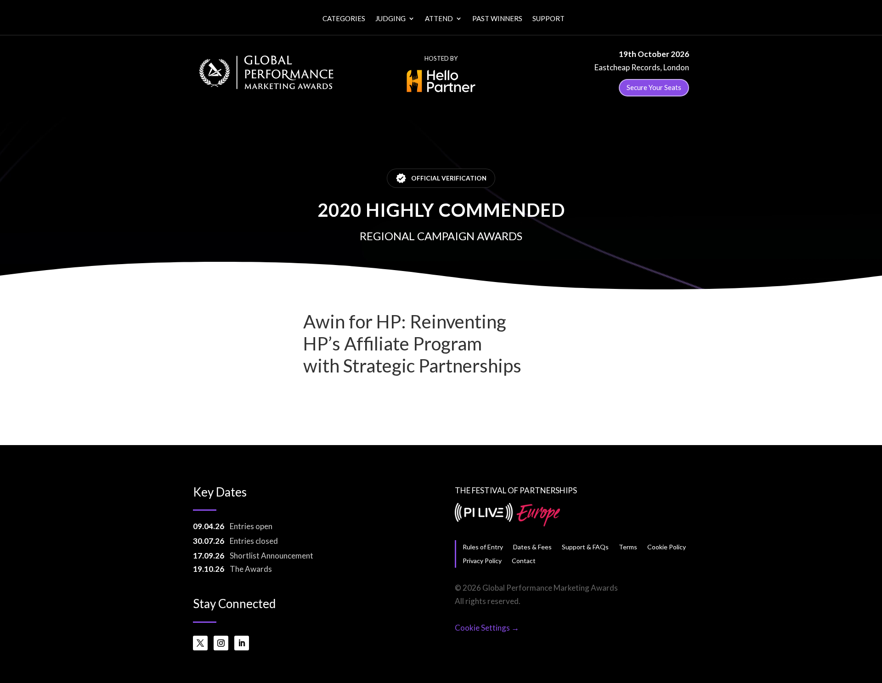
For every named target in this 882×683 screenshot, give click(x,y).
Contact (524, 560)
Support (548, 19)
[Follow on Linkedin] (241, 643)
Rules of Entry (483, 546)
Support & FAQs (585, 546)
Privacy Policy (482, 560)
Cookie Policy (666, 546)
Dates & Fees (532, 546)
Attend (439, 19)
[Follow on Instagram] (221, 643)
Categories (343, 19)
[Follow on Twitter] (200, 643)
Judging (390, 19)
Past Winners (497, 19)
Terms (628, 546)
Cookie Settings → (487, 627)
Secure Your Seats (654, 87)
